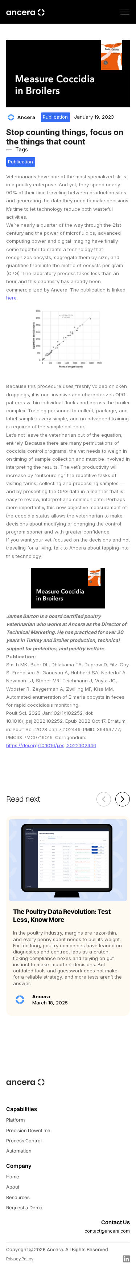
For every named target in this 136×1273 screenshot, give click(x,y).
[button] (125, 12)
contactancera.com (107, 1231)
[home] (25, 12)
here (11, 298)
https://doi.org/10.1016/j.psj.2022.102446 (51, 745)
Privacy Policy (19, 1258)
